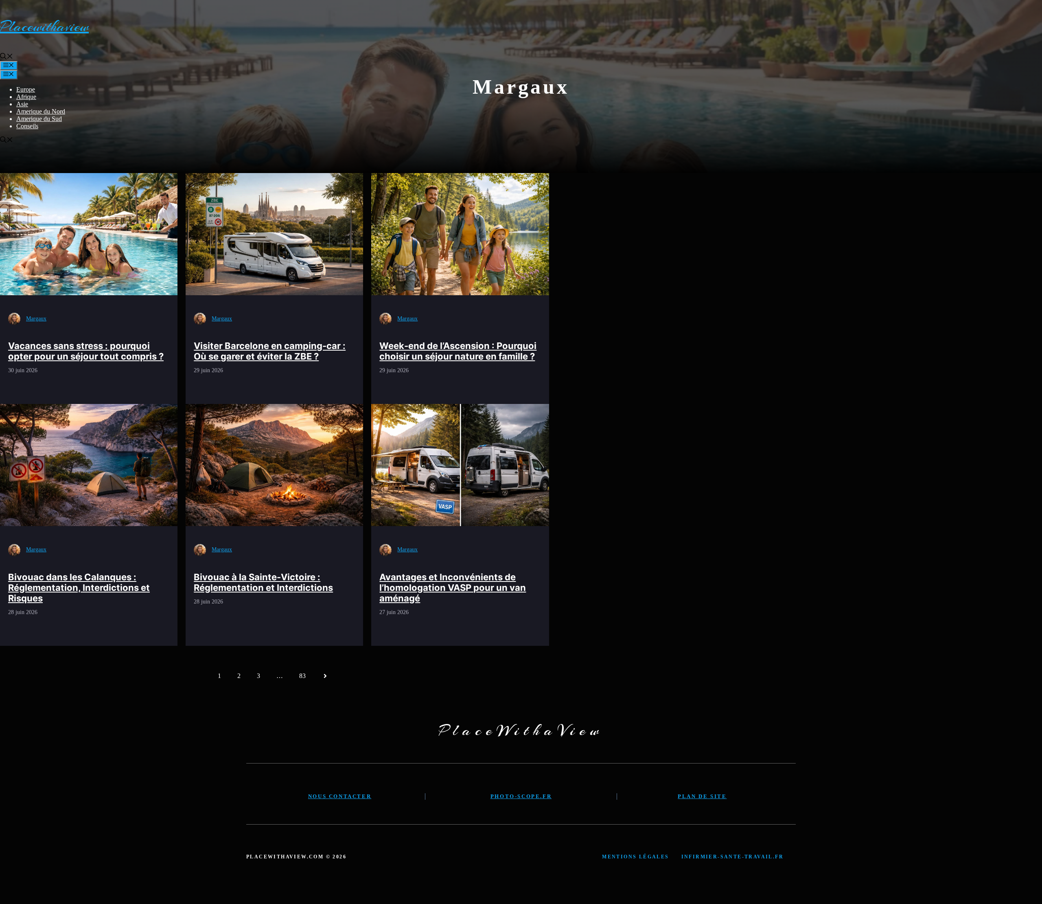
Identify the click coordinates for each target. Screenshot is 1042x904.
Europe (25, 89)
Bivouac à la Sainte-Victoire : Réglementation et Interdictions (263, 582)
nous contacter (339, 796)
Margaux (36, 319)
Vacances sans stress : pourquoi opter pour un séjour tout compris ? (86, 351)
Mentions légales (635, 857)
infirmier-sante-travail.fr (732, 857)
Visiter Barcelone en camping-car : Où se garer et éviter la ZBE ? (270, 351)
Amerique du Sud (39, 118)
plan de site (702, 796)
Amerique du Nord (40, 111)
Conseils (27, 126)
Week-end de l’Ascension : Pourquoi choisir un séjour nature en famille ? (457, 351)
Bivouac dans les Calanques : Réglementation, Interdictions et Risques (79, 587)
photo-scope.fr (521, 796)
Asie (22, 104)
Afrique (26, 96)
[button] (6, 57)
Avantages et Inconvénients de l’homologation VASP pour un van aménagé (452, 587)
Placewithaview (44, 26)
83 (302, 675)
